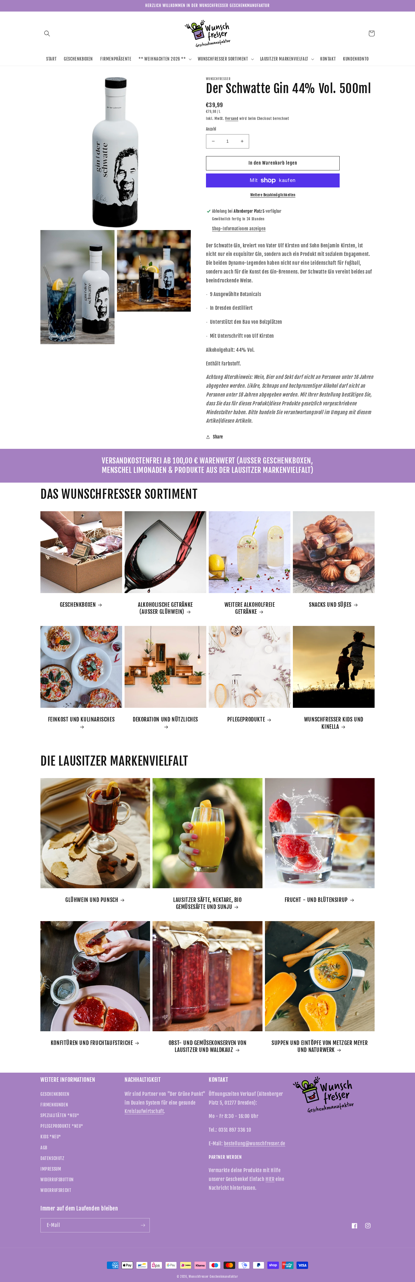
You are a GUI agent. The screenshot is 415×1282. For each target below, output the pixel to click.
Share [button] (218, 436)
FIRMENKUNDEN (54, 1104)
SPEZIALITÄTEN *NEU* (59, 1115)
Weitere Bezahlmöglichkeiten (273, 195)
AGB (43, 1147)
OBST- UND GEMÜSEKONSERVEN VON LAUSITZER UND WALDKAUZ (207, 1046)
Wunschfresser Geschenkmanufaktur (213, 1276)
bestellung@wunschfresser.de (254, 1144)
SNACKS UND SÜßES (330, 604)
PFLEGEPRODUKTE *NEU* (61, 1126)
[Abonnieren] (142, 1225)
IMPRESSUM (50, 1169)
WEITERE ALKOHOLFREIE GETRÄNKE (250, 608)
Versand (231, 118)
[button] (47, 33)
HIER (270, 1179)
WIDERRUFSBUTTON (57, 1179)
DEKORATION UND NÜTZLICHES (165, 719)
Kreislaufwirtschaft (144, 1111)
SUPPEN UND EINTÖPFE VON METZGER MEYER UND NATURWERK (320, 1046)
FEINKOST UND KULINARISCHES (81, 719)
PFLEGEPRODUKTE (246, 719)
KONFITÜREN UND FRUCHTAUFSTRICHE (92, 1042)
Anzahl (211, 129)
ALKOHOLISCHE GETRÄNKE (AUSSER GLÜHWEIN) (165, 608)
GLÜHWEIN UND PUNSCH (91, 899)
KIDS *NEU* (50, 1136)
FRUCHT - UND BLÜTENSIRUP (316, 899)
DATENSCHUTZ (52, 1158)
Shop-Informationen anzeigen (239, 228)
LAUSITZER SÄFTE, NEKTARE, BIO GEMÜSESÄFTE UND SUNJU (207, 903)
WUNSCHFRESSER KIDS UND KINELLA (333, 723)
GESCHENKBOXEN (78, 604)
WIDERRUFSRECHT (55, 1190)
